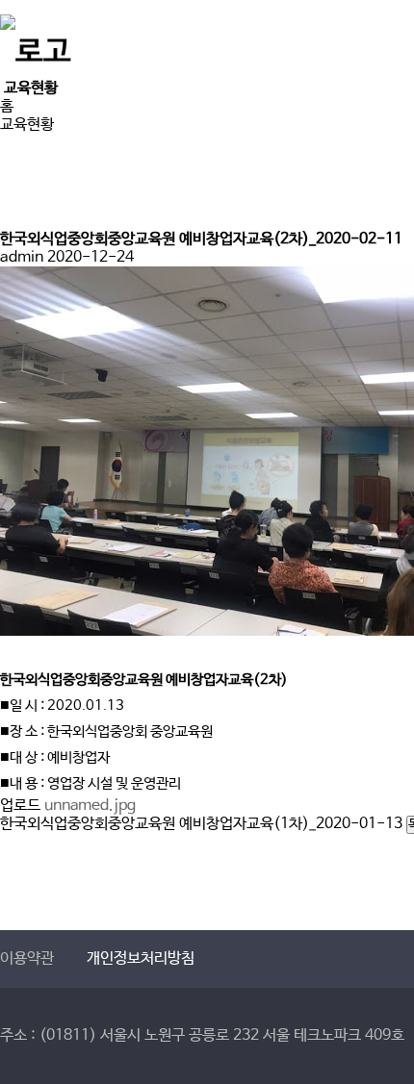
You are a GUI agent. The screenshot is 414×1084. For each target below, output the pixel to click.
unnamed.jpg (90, 805)
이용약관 (27, 958)
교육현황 (27, 124)
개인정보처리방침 (140, 958)
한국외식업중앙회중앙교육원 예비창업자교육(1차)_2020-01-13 (201, 824)
